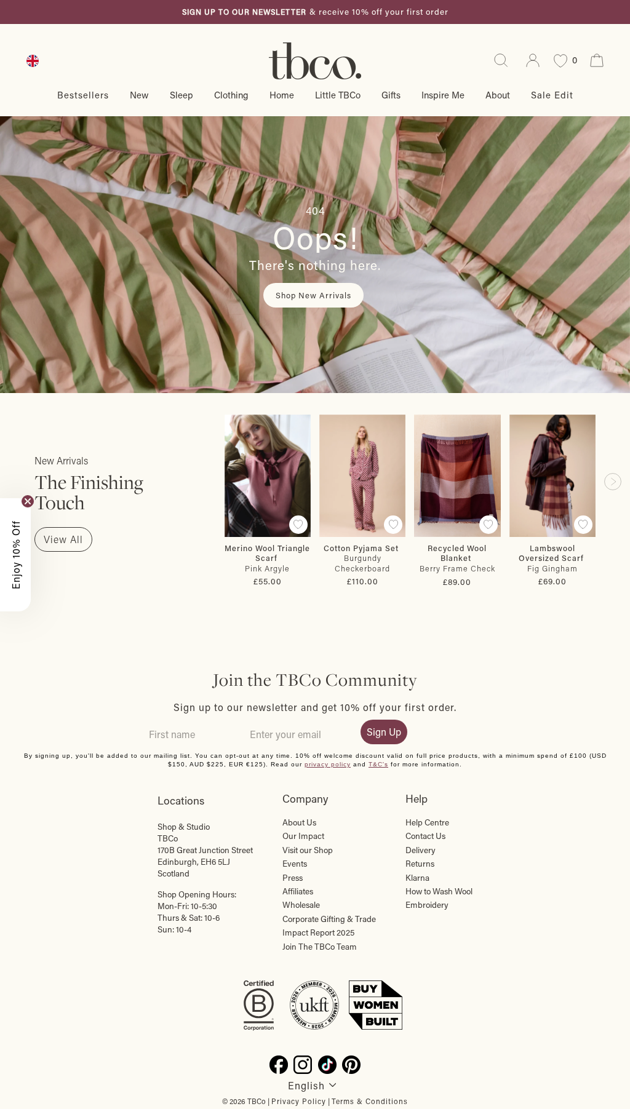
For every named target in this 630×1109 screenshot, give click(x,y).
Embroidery (427, 904)
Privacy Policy (298, 1101)
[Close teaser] (28, 501)
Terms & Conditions (370, 1101)
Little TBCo (338, 95)
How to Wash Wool (438, 891)
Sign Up (384, 731)
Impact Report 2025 (318, 932)
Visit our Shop (307, 850)
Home (281, 95)
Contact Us (425, 835)
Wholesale (301, 904)
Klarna (417, 877)
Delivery (420, 850)
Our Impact (303, 835)
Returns (419, 863)
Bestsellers (83, 95)
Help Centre (427, 822)
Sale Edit (552, 95)
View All (63, 539)
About (497, 95)
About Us (299, 822)
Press (292, 877)
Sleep (181, 95)
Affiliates (297, 891)
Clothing (231, 95)
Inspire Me (443, 95)
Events (294, 863)
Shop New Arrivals (313, 295)
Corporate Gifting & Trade (329, 918)
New (139, 95)
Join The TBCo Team (319, 946)
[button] (15, 554)
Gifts (391, 95)
